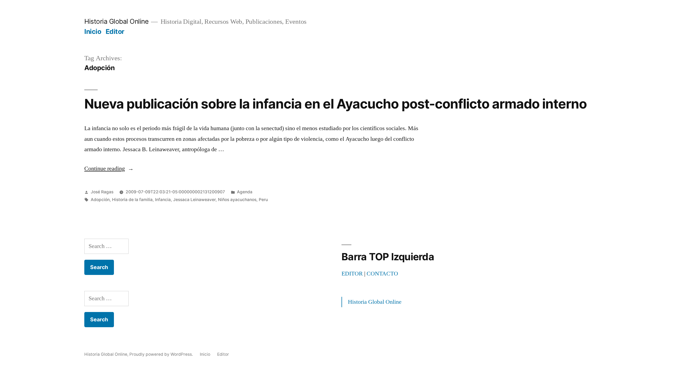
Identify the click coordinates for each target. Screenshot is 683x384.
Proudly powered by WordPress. (161, 354)
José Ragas (102, 191)
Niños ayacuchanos (237, 199)
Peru (263, 199)
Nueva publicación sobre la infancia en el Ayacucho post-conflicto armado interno (335, 104)
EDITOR (352, 273)
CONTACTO (382, 273)
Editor (115, 31)
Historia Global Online (116, 21)
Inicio (92, 31)
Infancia (163, 199)
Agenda (244, 191)
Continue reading (109, 168)
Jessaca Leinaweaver (194, 199)
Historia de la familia (132, 199)
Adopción (100, 199)
